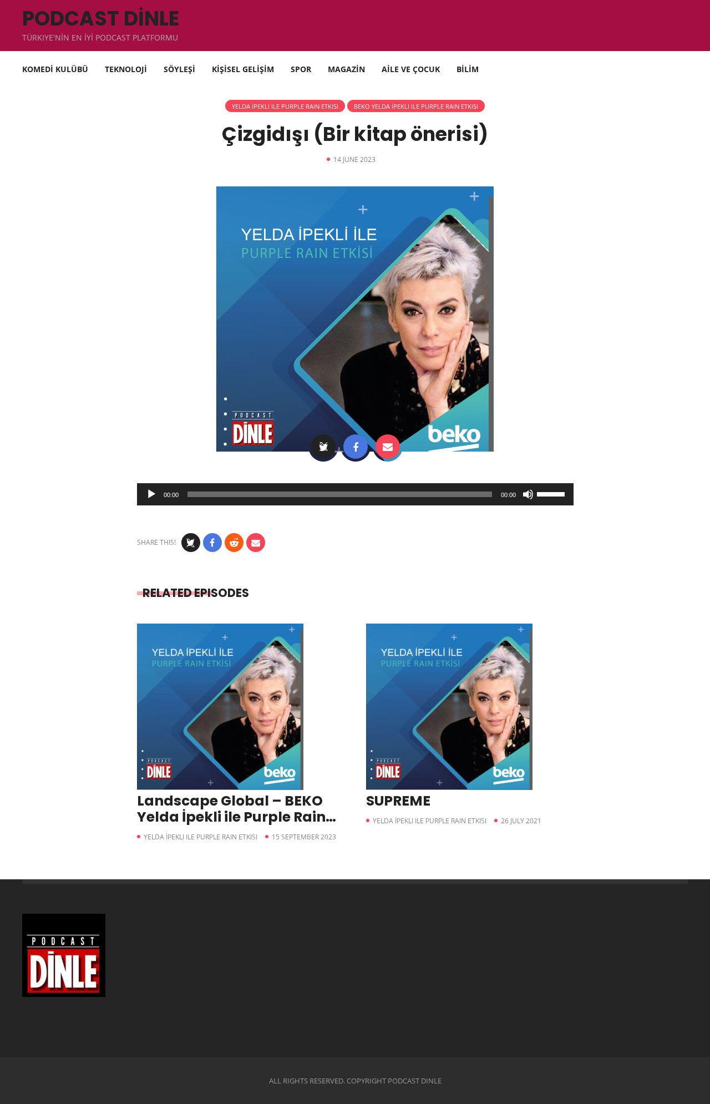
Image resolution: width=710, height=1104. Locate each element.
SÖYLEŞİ (179, 69)
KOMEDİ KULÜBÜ (55, 69)
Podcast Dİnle (100, 18)
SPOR (301, 69)
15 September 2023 (304, 837)
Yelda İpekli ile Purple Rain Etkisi (285, 106)
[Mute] (528, 494)
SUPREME (398, 801)
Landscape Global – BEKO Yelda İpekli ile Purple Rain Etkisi (231, 817)
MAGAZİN (346, 69)
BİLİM (468, 69)
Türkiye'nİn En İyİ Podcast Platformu (100, 37)
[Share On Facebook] (355, 446)
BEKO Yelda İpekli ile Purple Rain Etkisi (416, 106)
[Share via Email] (388, 446)
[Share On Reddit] (234, 542)
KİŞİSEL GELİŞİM (243, 69)
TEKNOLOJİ (126, 69)
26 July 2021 (521, 821)
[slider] (552, 493)
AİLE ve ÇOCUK (411, 69)
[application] (355, 494)
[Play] (151, 494)
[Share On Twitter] (323, 446)
